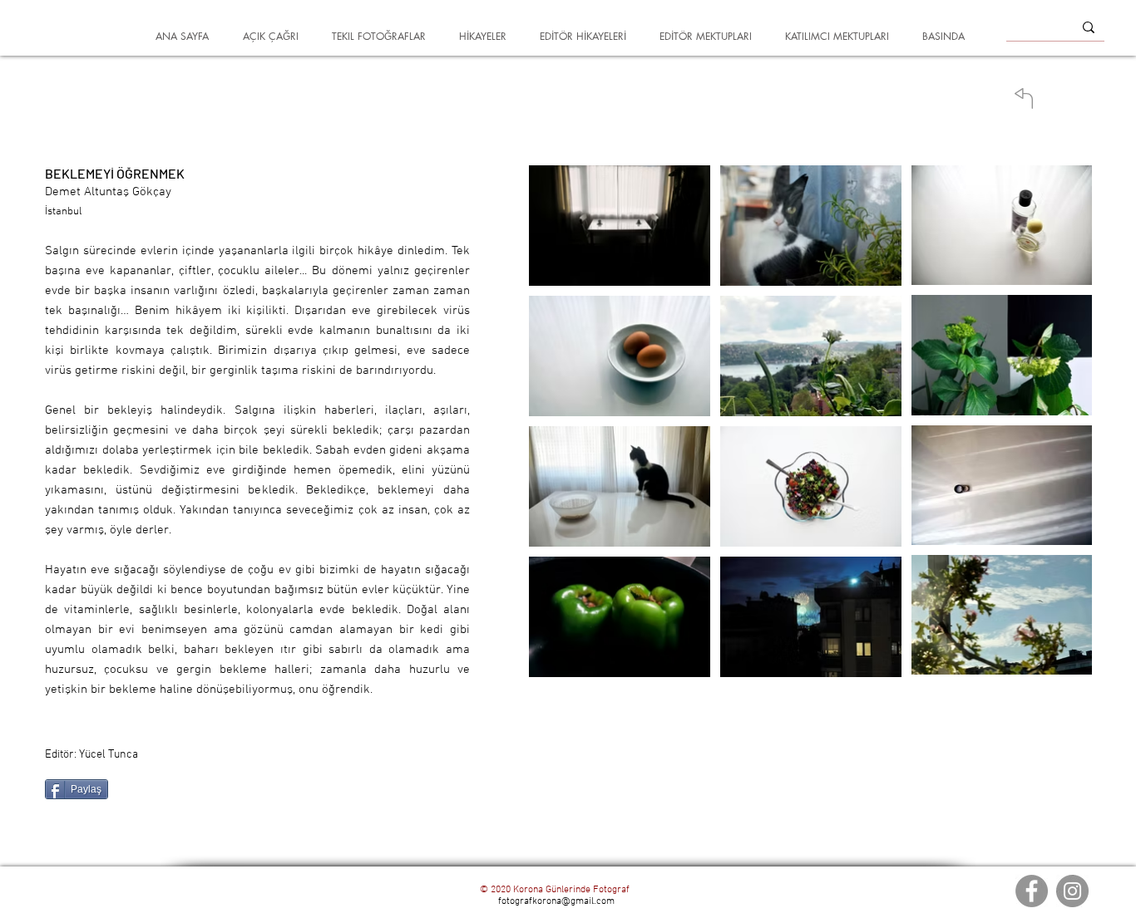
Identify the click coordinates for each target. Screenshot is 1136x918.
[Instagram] (1072, 891)
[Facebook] (1031, 891)
